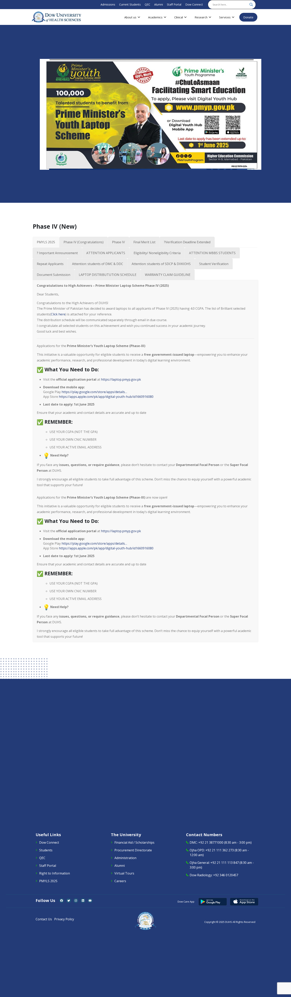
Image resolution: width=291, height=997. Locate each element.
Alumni (158, 4)
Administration (125, 858)
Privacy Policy (64, 919)
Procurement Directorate (133, 850)
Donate (248, 17)
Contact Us (44, 919)
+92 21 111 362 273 (219, 850)
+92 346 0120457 (225, 875)
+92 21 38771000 (210, 842)
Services (225, 17)
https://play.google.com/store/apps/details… (94, 392)
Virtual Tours (124, 873)
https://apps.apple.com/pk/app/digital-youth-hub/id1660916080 (106, 396)
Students (45, 850)
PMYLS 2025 (48, 881)
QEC (147, 4)
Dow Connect (194, 4)
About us (130, 17)
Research (201, 17)
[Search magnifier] (251, 4)
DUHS (228, 922)
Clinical (178, 17)
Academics (155, 17)
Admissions (108, 4)
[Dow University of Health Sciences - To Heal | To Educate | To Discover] (56, 17)
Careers (120, 881)
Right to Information (54, 873)
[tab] (46, 242)
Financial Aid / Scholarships (134, 842)
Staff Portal (174, 4)
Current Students (130, 4)
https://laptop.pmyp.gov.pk (121, 379)
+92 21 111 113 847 (224, 862)
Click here (58, 314)
